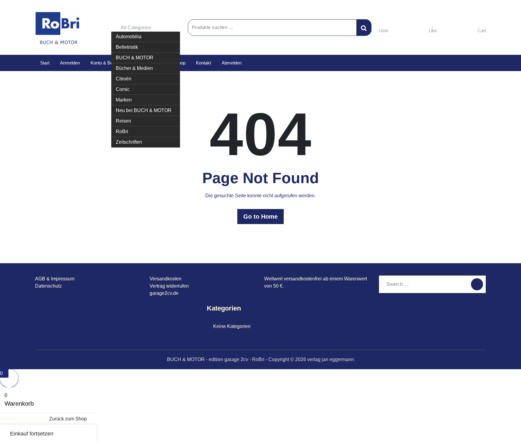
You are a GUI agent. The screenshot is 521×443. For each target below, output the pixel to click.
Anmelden (70, 62)
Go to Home (260, 216)
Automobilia (128, 36)
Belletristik (127, 47)
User (383, 30)
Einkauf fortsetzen (31, 434)
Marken (124, 99)
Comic (123, 89)
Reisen (123, 120)
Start (44, 62)
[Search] (477, 284)
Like (433, 30)
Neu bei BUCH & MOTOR (144, 110)
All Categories (136, 27)
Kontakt (203, 62)
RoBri (122, 131)
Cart (482, 30)
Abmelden (232, 62)
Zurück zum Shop (68, 418)
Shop (180, 62)
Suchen (363, 27)
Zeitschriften (129, 142)
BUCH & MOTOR (134, 57)
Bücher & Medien (134, 68)
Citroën (123, 78)
